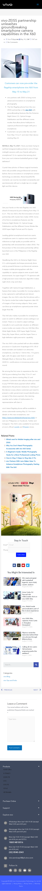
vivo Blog (6, 677)
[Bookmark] (5, 865)
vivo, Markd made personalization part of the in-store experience (30, 608)
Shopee (26, 427)
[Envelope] (5, 858)
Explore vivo (8, 815)
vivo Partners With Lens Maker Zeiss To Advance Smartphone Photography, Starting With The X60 (22, 464)
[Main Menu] (37, 4)
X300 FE (6, 777)
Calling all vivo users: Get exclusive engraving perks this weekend (29, 650)
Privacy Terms (28, 884)
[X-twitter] (20, 870)
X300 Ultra (7, 769)
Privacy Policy (18, 884)
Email (5, 545)
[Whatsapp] (5, 838)
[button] (21, 802)
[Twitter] (27, 565)
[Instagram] (18, 565)
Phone (5, 550)
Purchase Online (9, 801)
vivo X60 (28, 110)
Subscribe (21, 555)
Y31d (5, 788)
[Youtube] (23, 565)
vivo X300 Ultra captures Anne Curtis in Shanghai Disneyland (29, 621)
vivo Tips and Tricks (10, 680)
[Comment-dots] (5, 823)
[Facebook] (14, 565)
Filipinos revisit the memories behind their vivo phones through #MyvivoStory (30, 636)
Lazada (16, 427)
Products (6, 766)
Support (6, 808)
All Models (7, 792)
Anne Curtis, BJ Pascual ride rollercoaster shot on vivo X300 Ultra (29, 595)
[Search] (36, 664)
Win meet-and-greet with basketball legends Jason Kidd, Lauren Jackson (29, 581)
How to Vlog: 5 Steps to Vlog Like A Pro (21, 458)
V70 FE (6, 784)
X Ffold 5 (6, 773)
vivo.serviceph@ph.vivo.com (21, 858)
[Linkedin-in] (29, 870)
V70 (4, 781)
